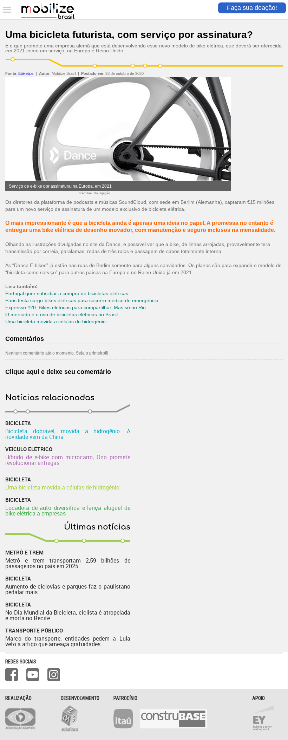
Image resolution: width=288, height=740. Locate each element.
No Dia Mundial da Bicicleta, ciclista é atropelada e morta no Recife (67, 615)
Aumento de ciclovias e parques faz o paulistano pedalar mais (67, 589)
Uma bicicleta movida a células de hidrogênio (62, 487)
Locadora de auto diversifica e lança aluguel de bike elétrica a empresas (67, 510)
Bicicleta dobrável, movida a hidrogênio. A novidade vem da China (67, 434)
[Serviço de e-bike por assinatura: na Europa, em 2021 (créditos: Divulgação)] (118, 179)
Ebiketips (26, 73)
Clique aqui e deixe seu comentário (58, 371)
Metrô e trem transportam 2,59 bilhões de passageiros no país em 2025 (67, 563)
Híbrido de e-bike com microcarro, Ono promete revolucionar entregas (67, 460)
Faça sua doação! (252, 7)
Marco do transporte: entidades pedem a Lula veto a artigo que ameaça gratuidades (67, 641)
